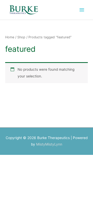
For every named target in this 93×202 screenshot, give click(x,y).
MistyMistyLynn (49, 144)
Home (9, 37)
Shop (21, 37)
